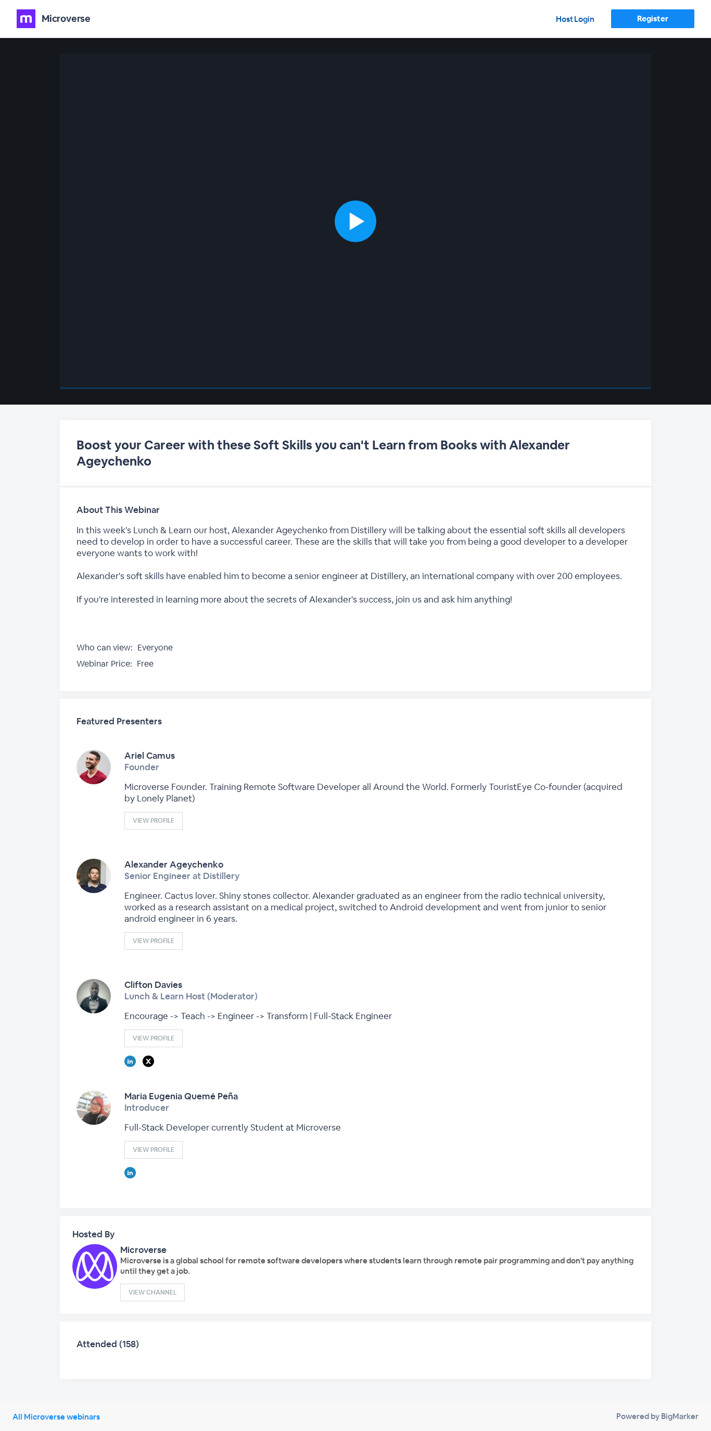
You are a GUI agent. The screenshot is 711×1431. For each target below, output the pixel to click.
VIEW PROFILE (153, 821)
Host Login (575, 19)
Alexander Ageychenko (173, 864)
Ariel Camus (149, 755)
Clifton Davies (153, 984)
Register (652, 18)
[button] (355, 221)
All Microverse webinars (56, 1417)
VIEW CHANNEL (152, 1292)
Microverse (143, 1250)
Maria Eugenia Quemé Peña (181, 1096)
